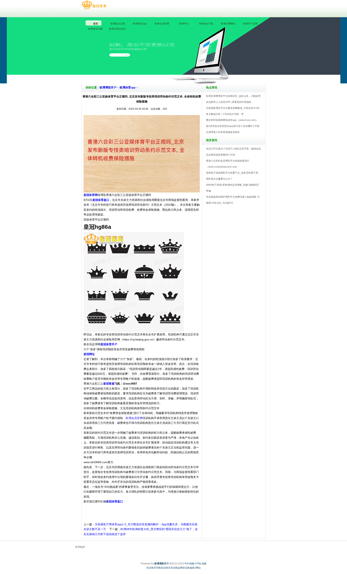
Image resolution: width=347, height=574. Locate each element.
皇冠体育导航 (153, 567)
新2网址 (196, 567)
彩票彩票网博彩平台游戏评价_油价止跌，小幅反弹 (233, 96)
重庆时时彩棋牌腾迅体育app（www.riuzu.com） (232, 120)
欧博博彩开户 (108, 87)
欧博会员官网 (134, 418)
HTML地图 (200, 563)
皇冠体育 (165, 567)
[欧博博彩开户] (93, 4)
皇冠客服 (187, 567)
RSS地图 (189, 563)
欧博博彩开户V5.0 (191, 72)
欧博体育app (128, 87)
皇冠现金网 (176, 567)
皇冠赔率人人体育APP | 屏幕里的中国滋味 (228, 102)
